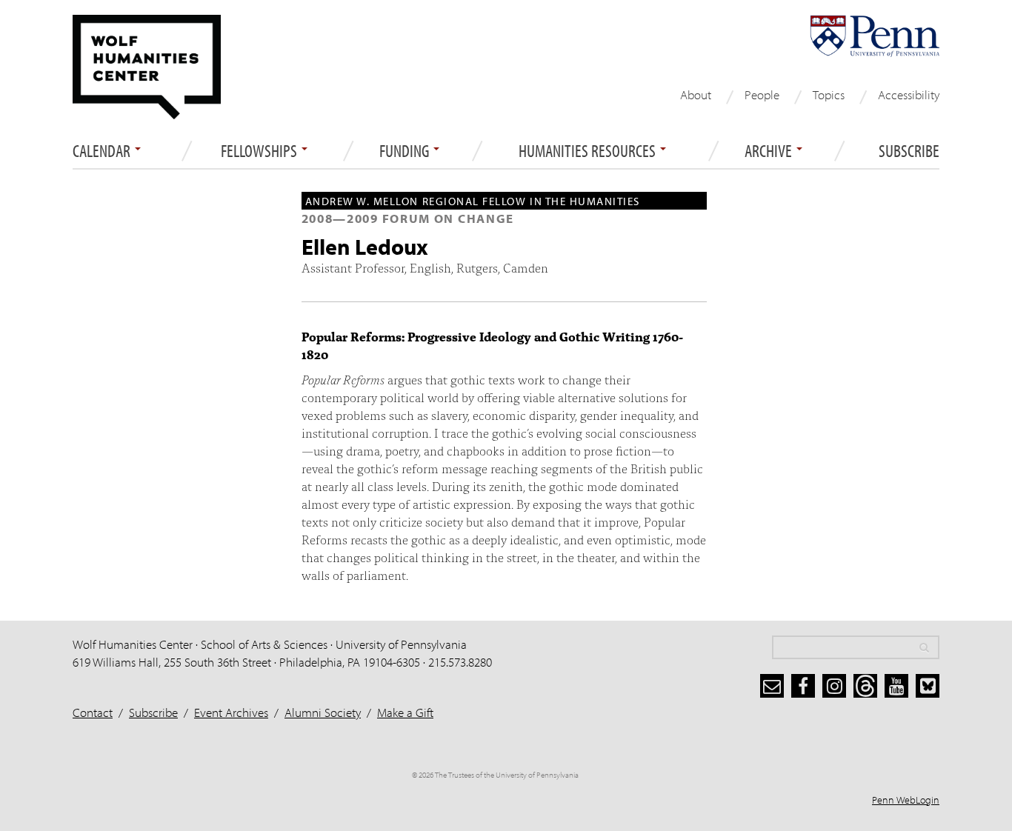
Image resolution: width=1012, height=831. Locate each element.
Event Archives (231, 712)
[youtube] (896, 686)
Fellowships (260, 151)
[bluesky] (927, 686)
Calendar (103, 151)
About (695, 94)
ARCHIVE (770, 151)
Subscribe (909, 151)
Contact (93, 712)
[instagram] (834, 686)
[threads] (865, 686)
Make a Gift (405, 712)
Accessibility (908, 94)
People (762, 94)
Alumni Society (322, 712)
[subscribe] (772, 686)
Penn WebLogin (905, 800)
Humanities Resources (589, 151)
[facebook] (803, 686)
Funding (405, 151)
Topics (829, 94)
